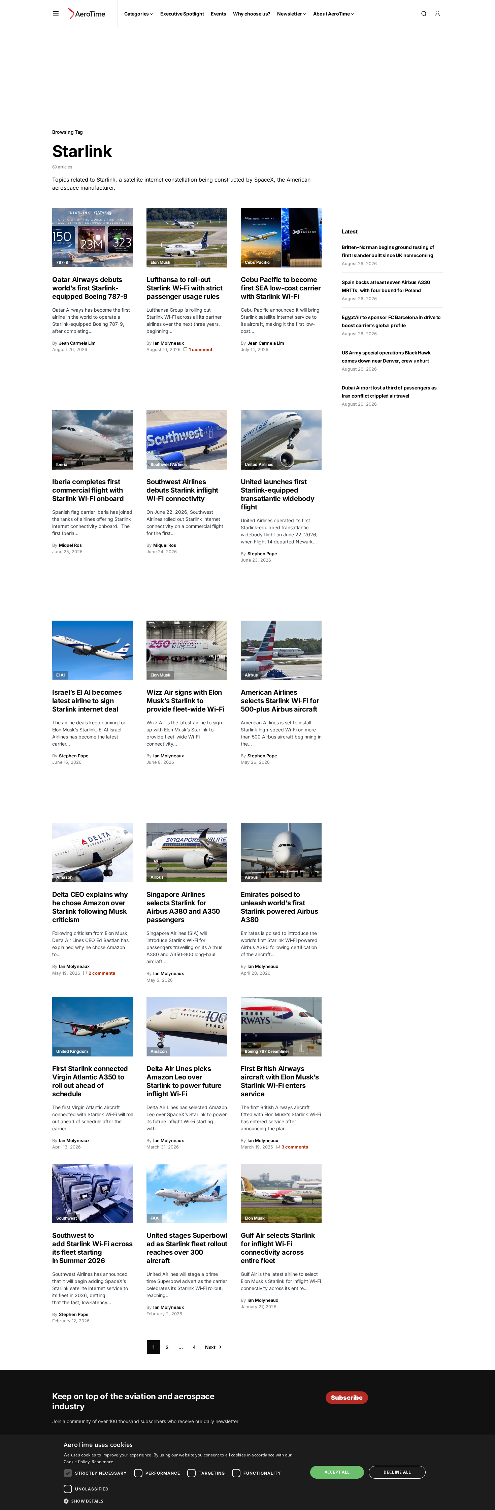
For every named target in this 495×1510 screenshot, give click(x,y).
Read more (102, 1462)
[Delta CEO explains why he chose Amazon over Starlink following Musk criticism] (92, 853)
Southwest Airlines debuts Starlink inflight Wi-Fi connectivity (182, 490)
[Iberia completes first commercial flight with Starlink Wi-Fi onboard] (92, 440)
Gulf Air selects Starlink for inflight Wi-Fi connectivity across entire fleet (278, 1248)
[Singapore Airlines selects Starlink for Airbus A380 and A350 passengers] (186, 853)
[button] (55, 13)
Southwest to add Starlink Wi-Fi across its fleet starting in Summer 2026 (92, 1248)
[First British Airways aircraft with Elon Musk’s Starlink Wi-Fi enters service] (281, 1027)
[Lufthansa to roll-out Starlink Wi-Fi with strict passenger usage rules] (186, 238)
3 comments (295, 1147)
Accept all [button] (337, 1472)
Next (210, 1347)
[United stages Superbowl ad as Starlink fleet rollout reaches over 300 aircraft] (186, 1193)
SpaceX (264, 179)
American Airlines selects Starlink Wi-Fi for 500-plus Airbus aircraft (280, 700)
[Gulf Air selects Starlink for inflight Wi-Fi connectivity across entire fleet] (281, 1193)
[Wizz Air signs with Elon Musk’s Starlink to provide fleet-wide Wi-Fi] (186, 650)
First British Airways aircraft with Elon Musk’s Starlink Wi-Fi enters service (280, 1081)
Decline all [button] (397, 1472)
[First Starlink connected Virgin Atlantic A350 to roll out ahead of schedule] (92, 1027)
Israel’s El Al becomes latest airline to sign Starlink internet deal (87, 700)
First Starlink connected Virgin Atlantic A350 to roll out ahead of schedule (90, 1081)
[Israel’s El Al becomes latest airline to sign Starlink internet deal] (92, 650)
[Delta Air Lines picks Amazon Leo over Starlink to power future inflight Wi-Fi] (186, 1027)
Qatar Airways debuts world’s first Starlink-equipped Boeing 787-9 (90, 288)
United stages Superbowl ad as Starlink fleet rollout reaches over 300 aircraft (186, 1248)
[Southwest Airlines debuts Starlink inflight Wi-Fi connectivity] (186, 440)
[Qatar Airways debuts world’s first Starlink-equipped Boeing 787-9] (92, 238)
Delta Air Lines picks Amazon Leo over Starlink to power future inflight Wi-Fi (184, 1081)
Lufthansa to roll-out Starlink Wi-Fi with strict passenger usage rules (184, 288)
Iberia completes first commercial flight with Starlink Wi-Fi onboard (88, 490)
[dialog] (247, 1472)
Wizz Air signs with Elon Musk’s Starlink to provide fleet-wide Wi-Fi (185, 700)
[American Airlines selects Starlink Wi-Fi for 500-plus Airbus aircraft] (281, 650)
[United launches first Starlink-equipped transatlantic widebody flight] (281, 440)
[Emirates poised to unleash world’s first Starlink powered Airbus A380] (281, 853)
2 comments (102, 973)
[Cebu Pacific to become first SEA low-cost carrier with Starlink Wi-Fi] (281, 238)
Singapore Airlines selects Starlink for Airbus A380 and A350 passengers (183, 907)
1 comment (200, 349)
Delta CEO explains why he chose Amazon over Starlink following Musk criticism (90, 907)
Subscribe (347, 1397)
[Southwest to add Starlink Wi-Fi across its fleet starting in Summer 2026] (92, 1193)
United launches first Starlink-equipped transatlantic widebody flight (278, 494)
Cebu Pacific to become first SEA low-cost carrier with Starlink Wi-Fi (281, 288)
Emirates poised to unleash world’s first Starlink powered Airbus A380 (279, 907)
